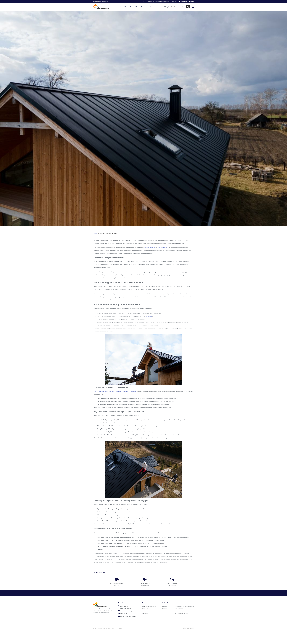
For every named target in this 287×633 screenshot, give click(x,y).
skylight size (149, 316)
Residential (123, 6)
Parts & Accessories (146, 6)
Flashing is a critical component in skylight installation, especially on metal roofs (115, 391)
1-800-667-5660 (172, 585)
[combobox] (178, 6)
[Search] (188, 6)
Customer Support (172, 583)
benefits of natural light (150, 247)
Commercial (133, 6)
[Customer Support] (172, 579)
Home (95, 233)
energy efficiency (162, 247)
